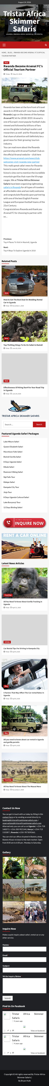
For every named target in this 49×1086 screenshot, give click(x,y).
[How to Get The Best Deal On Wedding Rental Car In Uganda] (24, 281)
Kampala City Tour (11, 487)
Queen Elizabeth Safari (13, 447)
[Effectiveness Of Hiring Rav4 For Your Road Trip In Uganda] (24, 368)
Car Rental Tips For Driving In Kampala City (22, 648)
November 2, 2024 (18, 790)
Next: (20, 249)
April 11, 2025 (16, 608)
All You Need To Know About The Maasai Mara (22, 786)
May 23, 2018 (17, 74)
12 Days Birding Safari (13, 507)
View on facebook (38, 1031)
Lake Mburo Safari (11, 441)
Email (6, 955)
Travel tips (8, 595)
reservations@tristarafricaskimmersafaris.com (22, 823)
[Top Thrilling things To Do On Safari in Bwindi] (24, 326)
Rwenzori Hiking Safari (13, 472)
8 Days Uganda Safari (13, 462)
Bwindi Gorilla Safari (12, 457)
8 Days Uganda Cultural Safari (16, 497)
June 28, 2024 (16, 348)
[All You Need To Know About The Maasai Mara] (24, 768)
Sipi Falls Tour (9, 477)
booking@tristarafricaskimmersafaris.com (20, 820)
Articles (7, 642)
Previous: (20, 241)
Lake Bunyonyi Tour (12, 502)
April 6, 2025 (16, 699)
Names (6, 945)
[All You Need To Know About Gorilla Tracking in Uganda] (24, 583)
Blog (6, 686)
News (6, 63)
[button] (4, 45)
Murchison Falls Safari (13, 452)
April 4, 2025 (16, 745)
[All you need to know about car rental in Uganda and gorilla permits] (24, 721)
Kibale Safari (9, 467)
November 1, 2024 (18, 306)
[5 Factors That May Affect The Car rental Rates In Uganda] (24, 674)
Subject (6, 966)
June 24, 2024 (16, 394)
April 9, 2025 (16, 652)
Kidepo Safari (9, 482)
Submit (8, 998)
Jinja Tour (8, 492)
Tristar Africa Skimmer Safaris (24, 21)
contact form (8, 817)
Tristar (8, 74)
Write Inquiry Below (12, 976)
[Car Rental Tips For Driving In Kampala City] (24, 630)
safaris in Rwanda (12, 187)
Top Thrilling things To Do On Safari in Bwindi (23, 345)
